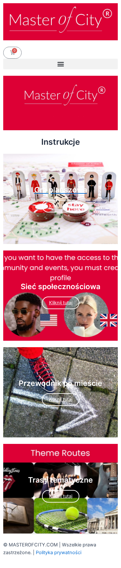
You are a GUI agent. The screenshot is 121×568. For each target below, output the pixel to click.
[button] (60, 64)
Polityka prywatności (58, 552)
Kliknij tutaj (60, 303)
